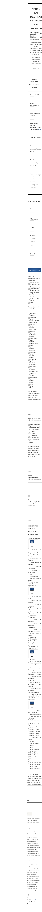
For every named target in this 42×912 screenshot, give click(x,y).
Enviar (29, 814)
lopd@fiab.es (36, 899)
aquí (39, 129)
